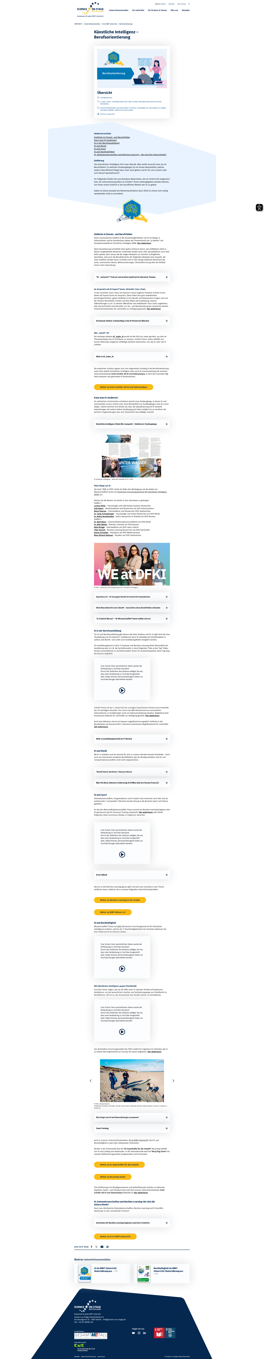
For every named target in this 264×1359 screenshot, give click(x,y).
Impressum (101, 1356)
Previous (90, 1080)
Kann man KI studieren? (105, 140)
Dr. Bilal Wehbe (100, 524)
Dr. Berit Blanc (100, 522)
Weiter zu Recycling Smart (112, 1176)
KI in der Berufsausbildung (107, 143)
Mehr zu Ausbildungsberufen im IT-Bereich (114, 739)
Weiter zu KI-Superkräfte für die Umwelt (119, 1164)
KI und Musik (100, 145)
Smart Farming (102, 1128)
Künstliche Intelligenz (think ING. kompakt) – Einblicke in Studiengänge (126, 424)
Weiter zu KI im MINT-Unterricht (115, 1236)
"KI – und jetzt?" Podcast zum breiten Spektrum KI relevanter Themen (126, 277)
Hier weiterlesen (144, 243)
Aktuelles (186, 10)
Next (173, 1080)
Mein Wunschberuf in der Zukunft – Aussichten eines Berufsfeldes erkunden (128, 607)
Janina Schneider (101, 532)
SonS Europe (181, 4)
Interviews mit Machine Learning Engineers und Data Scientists (123, 1223)
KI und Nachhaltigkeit (104, 151)
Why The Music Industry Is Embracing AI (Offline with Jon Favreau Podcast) (127, 782)
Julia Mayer (98, 508)
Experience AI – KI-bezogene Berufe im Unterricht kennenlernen (123, 596)
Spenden (171, 4)
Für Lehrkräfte (138, 10)
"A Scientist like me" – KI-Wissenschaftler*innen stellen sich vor (123, 618)
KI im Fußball (101, 875)
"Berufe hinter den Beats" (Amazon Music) (114, 772)
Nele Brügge (99, 527)
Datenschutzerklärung (88, 1356)
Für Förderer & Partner (157, 10)
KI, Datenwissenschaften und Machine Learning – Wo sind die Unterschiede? (130, 154)
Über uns (174, 10)
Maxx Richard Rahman (103, 535)
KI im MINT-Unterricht (109, 24)
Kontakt (76, 1356)
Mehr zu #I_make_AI (105, 356)
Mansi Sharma (100, 511)
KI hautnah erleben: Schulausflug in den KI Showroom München (122, 321)
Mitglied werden (160, 4)
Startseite (78, 24)
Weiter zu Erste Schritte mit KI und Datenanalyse (123, 387)
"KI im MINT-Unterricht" (138, 1140)
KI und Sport (100, 148)
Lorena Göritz (99, 505)
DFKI (119, 926)
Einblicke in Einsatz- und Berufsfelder (112, 137)
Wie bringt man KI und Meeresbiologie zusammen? (117, 1117)
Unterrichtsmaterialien (118, 10)
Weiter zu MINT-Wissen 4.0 (113, 912)
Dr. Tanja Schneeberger (104, 514)
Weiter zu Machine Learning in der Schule (120, 900)
